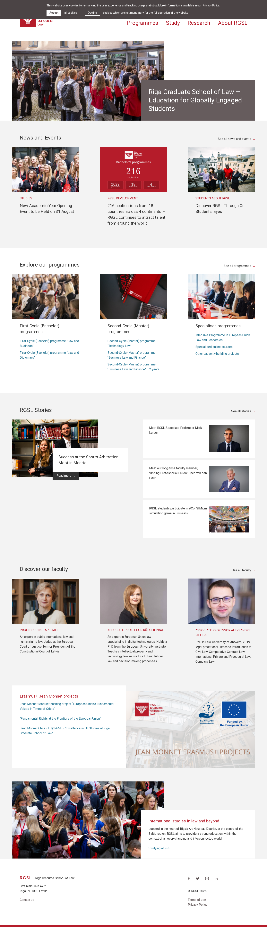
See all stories (241, 411)
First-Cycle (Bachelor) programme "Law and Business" (49, 343)
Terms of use (197, 900)
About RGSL (232, 23)
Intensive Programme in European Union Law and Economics (222, 337)
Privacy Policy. (211, 5)
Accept (53, 12)
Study (173, 23)
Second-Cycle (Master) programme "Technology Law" (132, 343)
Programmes (142, 23)
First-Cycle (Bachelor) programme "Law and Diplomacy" (49, 355)
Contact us (27, 900)
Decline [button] (92, 12)
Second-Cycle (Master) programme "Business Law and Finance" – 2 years (133, 367)
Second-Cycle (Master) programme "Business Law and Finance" (132, 355)
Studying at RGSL (160, 848)
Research (199, 23)
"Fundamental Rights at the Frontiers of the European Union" (60, 718)
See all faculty (241, 570)
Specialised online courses (214, 347)
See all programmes (237, 266)
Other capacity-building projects (217, 354)
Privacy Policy (197, 905)
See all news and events (234, 139)
